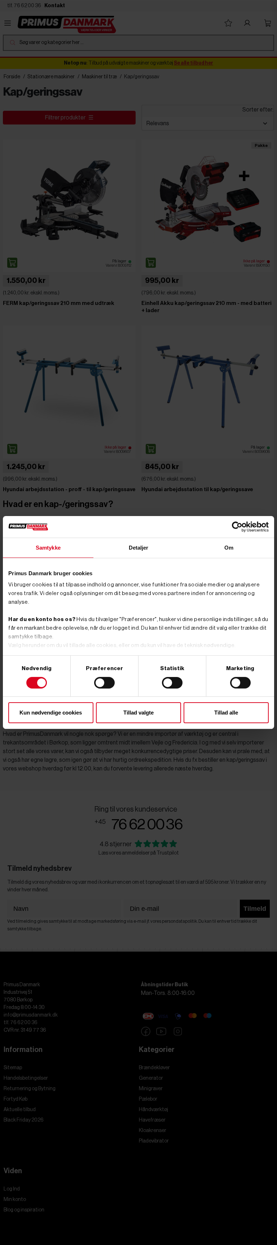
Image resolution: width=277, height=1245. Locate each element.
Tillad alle (226, 712)
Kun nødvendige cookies (50, 712)
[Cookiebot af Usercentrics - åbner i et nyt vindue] (237, 526)
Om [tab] (228, 548)
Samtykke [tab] (48, 548)
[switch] (104, 683)
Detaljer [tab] (139, 548)
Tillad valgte (138, 712)
